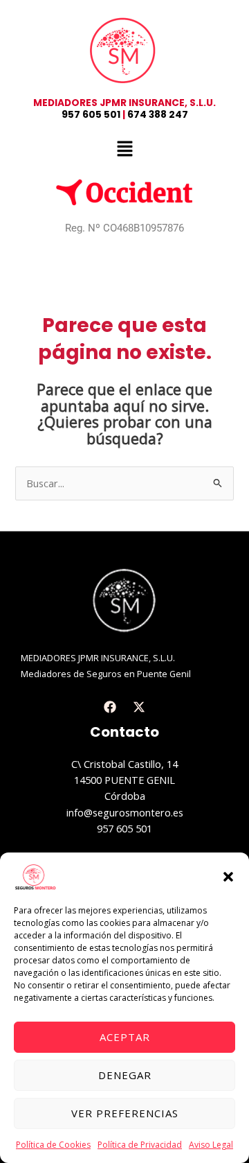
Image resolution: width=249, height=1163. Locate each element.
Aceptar (125, 1037)
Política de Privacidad (140, 1145)
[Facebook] (110, 707)
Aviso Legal (211, 1145)
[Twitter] (139, 707)
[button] (228, 877)
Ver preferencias (124, 1113)
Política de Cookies (53, 1145)
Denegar (124, 1075)
